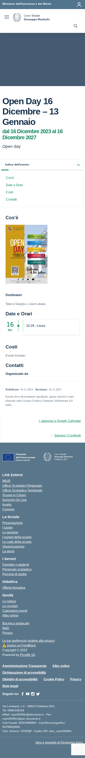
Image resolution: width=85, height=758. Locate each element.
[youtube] (27, 694)
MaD (5, 628)
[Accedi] (79, 4)
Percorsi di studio (14, 574)
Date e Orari (14, 185)
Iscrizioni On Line (14, 500)
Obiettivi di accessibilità (20, 679)
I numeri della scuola (16, 537)
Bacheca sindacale (15, 623)
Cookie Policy (53, 679)
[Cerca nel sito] (76, 26)
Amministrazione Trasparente (24, 666)
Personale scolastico (17, 569)
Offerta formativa (13, 587)
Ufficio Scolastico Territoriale (22, 490)
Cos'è (10, 177)
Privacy (7, 632)
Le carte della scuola (16, 541)
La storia (8, 551)
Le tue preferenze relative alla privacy (28, 640)
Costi (9, 192)
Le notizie (9, 601)
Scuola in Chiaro (14, 495)
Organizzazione (13, 546)
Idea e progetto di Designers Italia (59, 742)
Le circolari (10, 606)
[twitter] (38, 694)
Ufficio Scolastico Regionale (22, 485)
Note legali (10, 686)
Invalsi (6, 504)
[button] (42, 165)
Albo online (10, 615)
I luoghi (7, 527)
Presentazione (12, 523)
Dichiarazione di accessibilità (24, 672)
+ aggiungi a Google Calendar (60, 421)
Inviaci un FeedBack (19, 645)
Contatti (11, 199)
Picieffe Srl (27, 655)
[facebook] (22, 694)
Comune (8, 509)
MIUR (6, 481)
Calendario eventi (14, 610)
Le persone (10, 532)
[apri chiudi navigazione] (6, 17)
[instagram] (33, 694)
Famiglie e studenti (15, 564)
